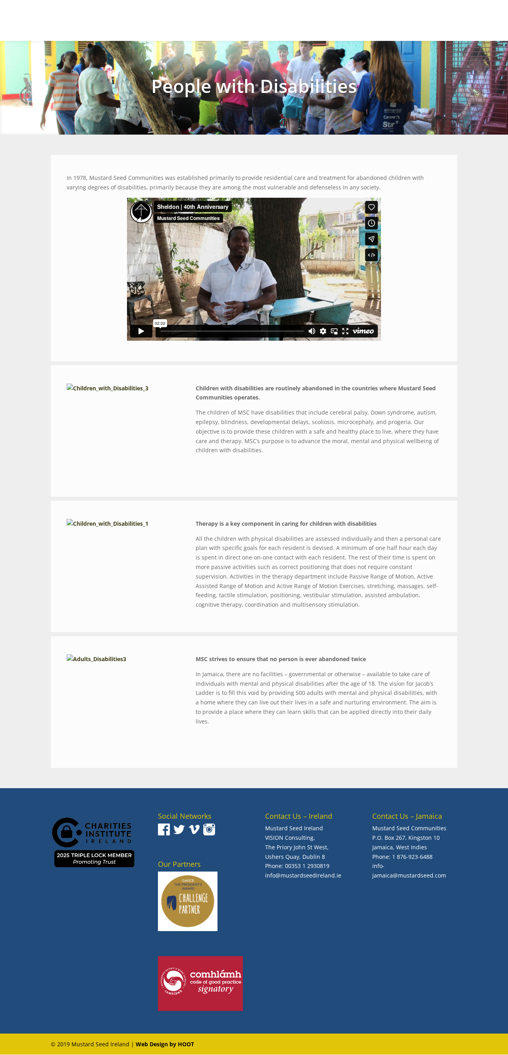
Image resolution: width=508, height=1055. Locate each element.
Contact (484, 21)
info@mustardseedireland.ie (303, 875)
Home (250, 21)
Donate (446, 21)
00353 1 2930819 (307, 866)
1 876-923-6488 (412, 856)
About (276, 21)
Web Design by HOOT (165, 1044)
